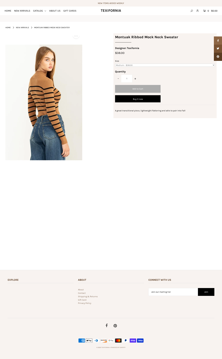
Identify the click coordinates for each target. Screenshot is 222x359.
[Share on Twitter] (218, 49)
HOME (8, 10)
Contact (82, 293)
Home (8, 27)
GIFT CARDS (69, 10)
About (81, 289)
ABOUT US (54, 10)
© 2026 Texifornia (103, 347)
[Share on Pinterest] (218, 57)
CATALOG (38, 10)
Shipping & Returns (88, 296)
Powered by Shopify (118, 347)
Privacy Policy (84, 303)
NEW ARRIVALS (22, 10)
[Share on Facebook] (218, 40)
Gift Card (82, 300)
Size (117, 61)
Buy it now (138, 99)
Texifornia (111, 10)
